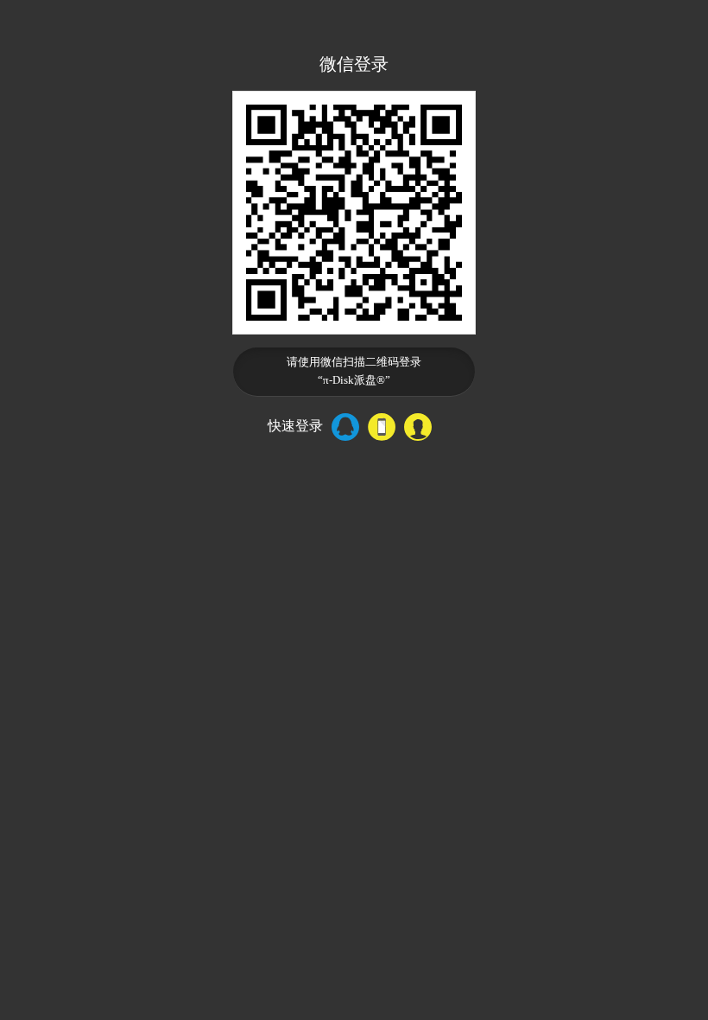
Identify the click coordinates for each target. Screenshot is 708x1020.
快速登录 (295, 425)
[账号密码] (418, 427)
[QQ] (345, 427)
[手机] (381, 427)
